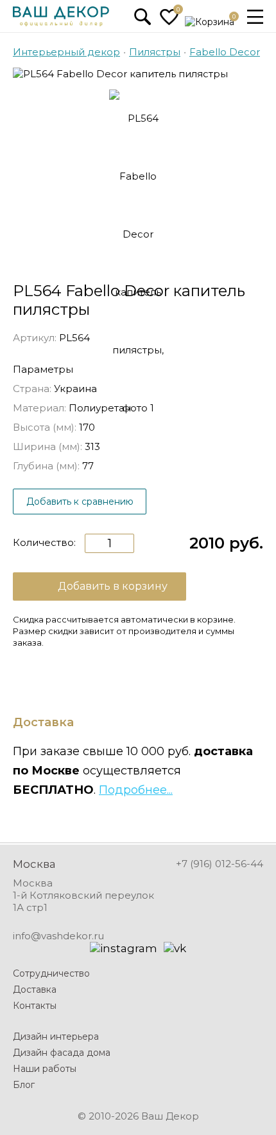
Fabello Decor (224, 52)
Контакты (34, 1005)
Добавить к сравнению (80, 501)
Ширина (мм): (47, 446)
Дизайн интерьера (56, 1036)
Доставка (34, 989)
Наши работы (44, 1068)
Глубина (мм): (46, 466)
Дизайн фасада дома (61, 1052)
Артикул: (34, 338)
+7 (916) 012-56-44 (219, 864)
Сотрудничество (51, 973)
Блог (24, 1085)
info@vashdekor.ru (58, 936)
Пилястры (154, 52)
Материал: (39, 408)
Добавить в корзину (113, 586)
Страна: (32, 388)
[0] (169, 22)
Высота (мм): (44, 427)
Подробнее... (136, 790)
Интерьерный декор (66, 52)
